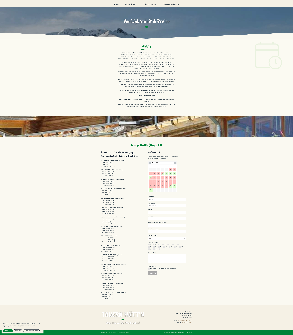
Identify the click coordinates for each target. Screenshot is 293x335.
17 (161, 249)
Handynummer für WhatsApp (157, 222)
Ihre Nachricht (152, 253)
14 (182, 247)
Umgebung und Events (171, 4)
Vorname (151, 196)
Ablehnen (18, 330)
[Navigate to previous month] (150, 163)
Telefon (150, 216)
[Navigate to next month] (175, 163)
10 (161, 247)
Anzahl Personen (153, 229)
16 (156, 249)
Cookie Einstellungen (123, 332)
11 (166, 247)
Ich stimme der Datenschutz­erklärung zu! (163, 268)
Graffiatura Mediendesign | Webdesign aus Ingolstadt (177, 332)
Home (116, 4)
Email (150, 209)
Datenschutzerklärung (26, 327)
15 (150, 249)
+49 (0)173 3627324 (186, 322)
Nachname (151, 203)
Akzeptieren (8, 330)
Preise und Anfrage (149, 4)
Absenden (152, 273)
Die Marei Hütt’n (130, 4)
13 (176, 247)
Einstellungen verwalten (31, 330)
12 (171, 247)
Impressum (104, 332)
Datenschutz (152, 266)
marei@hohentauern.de (184, 320)
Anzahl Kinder (152, 235)
